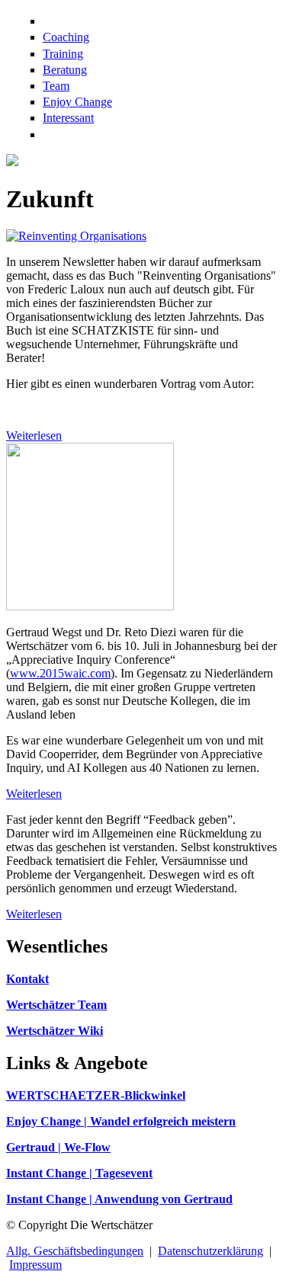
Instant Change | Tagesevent (79, 1173)
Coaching (66, 36)
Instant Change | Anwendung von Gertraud (119, 1199)
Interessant (68, 117)
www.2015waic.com (60, 673)
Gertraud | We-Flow (58, 1147)
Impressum (35, 1264)
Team (56, 85)
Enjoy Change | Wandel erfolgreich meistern (121, 1121)
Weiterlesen (34, 435)
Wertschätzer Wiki (54, 1030)
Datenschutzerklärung (210, 1250)
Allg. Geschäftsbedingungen (74, 1250)
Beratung (65, 69)
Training (63, 53)
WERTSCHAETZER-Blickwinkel (95, 1095)
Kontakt (27, 978)
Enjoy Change (77, 101)
